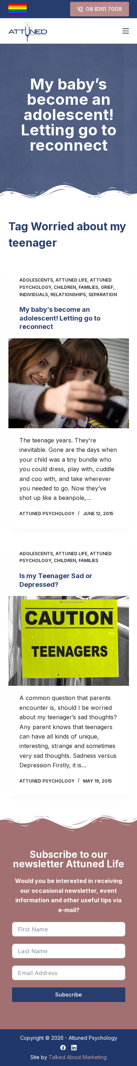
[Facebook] (63, 1047)
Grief (107, 287)
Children (65, 287)
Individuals (33, 294)
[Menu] (125, 31)
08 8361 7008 (104, 8)
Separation (102, 294)
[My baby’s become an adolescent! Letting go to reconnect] (68, 383)
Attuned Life (71, 280)
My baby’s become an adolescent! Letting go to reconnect (59, 318)
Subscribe (68, 994)
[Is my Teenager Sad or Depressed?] (68, 641)
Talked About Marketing (78, 1057)
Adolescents (36, 280)
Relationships (68, 294)
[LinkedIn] (74, 1047)
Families (88, 287)
